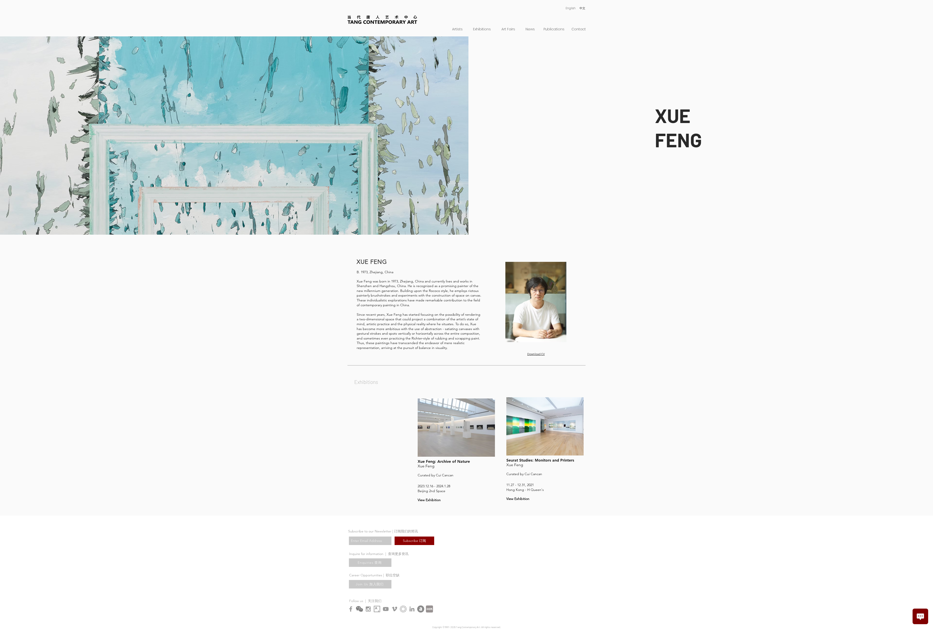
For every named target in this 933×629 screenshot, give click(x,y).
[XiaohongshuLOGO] (429, 608)
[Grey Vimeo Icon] (394, 608)
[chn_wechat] (359, 608)
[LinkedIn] (411, 608)
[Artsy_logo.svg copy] (376, 608)
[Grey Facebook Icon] (350, 608)
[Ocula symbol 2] (403, 608)
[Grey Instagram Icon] (368, 608)
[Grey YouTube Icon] (385, 608)
